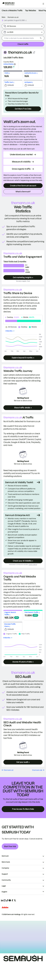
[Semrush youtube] (9, 900)
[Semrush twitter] (15, 900)
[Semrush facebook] (12, 900)
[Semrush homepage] (8, 3)
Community (6, 880)
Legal (4, 886)
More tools (6, 862)
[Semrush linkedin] (2, 900)
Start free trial (10, 846)
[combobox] (20, 38)
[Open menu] (43, 4)
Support (5, 874)
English (4, 892)
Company (5, 868)
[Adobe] (5, 907)
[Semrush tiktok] (7, 900)
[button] (26, 20)
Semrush (5, 856)
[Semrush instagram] (4, 900)
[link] (12, 11)
